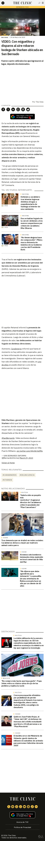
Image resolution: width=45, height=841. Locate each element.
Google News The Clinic (36, 806)
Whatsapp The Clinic (20, 806)
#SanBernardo (8, 438)
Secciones (43, 3)
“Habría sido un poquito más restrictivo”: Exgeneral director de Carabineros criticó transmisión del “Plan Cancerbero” (30, 501)
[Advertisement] (22, 301)
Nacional (4, 37)
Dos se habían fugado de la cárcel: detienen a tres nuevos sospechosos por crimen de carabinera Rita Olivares (32, 223)
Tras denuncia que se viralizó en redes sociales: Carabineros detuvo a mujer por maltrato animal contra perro (22, 543)
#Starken (7, 480)
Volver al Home (8, 463)
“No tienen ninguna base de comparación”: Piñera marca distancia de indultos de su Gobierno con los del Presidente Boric (31, 243)
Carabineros (16, 349)
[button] (3, 109)
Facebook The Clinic (12, 806)
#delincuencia (27, 475)
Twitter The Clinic (8, 806)
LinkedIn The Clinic (28, 806)
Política (24, 492)
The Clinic (40, 102)
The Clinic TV (24, 806)
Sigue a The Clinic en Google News (22, 116)
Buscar (39, 3)
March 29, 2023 (26, 458)
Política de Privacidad (22, 827)
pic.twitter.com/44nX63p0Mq (30, 451)
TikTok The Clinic (32, 806)
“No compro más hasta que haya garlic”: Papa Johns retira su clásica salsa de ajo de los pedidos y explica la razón (21, 683)
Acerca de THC (22, 822)
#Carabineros (9, 475)
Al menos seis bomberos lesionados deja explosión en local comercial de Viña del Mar (31, 558)
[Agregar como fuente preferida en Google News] (22, 815)
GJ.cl (41, 837)
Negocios (6, 678)
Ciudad (5, 537)
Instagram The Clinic (16, 806)
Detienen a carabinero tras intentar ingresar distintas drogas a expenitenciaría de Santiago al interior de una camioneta (30, 203)
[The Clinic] (4, 2)
